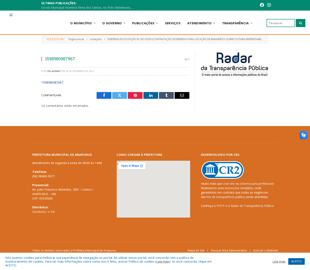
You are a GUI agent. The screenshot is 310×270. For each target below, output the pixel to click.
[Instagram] (269, 5)
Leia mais (162, 261)
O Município (81, 23)
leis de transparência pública (226, 197)
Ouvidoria (38, 212)
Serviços (173, 23)
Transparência (235, 23)
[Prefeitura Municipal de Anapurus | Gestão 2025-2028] (34, 23)
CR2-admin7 (54, 71)
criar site (229, 184)
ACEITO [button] (296, 261)
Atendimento (199, 23)
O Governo (112, 23)
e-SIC (51, 212)
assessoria (232, 188)
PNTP (221, 206)
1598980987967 (52, 82)
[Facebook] (262, 5)
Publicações (143, 23)
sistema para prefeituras (256, 184)
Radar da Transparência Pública (252, 206)
